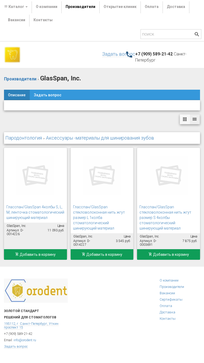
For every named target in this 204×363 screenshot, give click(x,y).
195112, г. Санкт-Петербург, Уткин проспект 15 (31, 325)
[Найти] (196, 35)
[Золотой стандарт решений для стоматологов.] (12, 54)
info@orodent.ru (25, 340)
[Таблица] (195, 119)
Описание (17, 95)
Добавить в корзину (37, 254)
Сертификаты (171, 299)
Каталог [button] (16, 7)
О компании (46, 7)
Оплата (152, 7)
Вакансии (16, 20)
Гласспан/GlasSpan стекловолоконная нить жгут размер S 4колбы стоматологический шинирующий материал (165, 217)
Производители (80, 7)
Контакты (43, 20)
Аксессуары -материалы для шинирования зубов (100, 138)
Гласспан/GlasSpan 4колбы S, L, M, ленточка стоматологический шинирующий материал (35, 212)
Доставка (176, 7)
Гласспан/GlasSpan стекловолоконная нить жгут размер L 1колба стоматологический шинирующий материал (99, 217)
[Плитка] (185, 119)
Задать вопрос (118, 54)
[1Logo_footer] (36, 290)
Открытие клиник (120, 7)
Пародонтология (23, 138)
